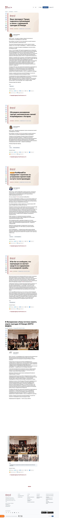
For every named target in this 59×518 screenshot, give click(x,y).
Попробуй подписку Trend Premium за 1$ (18, 95)
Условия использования (49, 495)
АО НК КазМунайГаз (18, 236)
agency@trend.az (8, 506)
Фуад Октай (11, 86)
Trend (20, 41)
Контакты (28, 498)
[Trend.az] (8, 7)
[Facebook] (8, 512)
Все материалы (15, 35)
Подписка (38, 495)
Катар (11, 147)
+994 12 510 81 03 (8, 505)
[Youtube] (12, 512)
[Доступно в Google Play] (50, 513)
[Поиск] (33, 7)
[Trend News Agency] (8, 495)
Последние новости (21, 495)
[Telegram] (14, 512)
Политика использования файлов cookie (49, 502)
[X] (10, 512)
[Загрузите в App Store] (44, 513)
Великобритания (12, 302)
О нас (28, 495)
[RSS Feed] (18, 512)
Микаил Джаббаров (16, 147)
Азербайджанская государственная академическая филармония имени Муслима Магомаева (22, 465)
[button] (6, 13)
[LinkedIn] (16, 512)
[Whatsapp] (6, 512)
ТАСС (31, 281)
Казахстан (11, 236)
